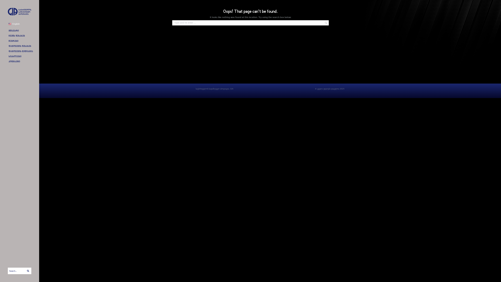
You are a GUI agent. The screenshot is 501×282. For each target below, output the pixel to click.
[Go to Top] (497, 278)
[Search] (28, 271)
